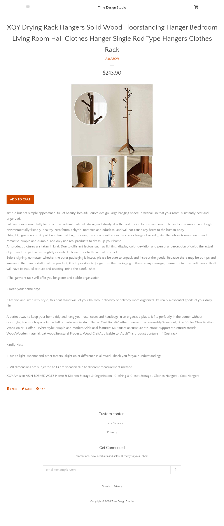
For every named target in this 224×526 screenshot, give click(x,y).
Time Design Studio (123, 501)
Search (106, 486)
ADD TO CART (20, 199)
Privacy (118, 486)
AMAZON (112, 59)
